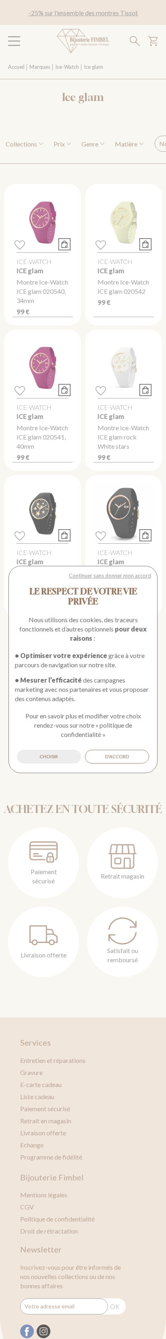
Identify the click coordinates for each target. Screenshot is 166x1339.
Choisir (48, 756)
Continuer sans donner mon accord (110, 575)
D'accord (117, 756)
